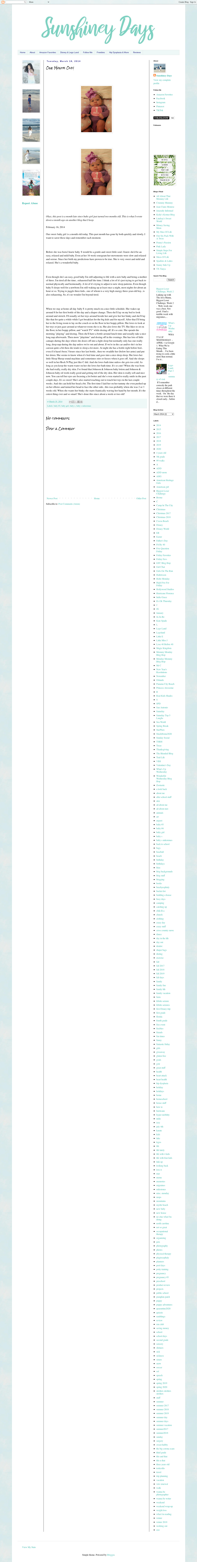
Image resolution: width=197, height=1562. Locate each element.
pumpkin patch (163, 1296)
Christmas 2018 (163, 517)
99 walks (160, 460)
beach (159, 855)
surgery (159, 1440)
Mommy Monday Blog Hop (164, 653)
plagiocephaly (162, 1257)
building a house (163, 894)
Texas (159, 745)
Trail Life (160, 757)
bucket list (161, 891)
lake (158, 1138)
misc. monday (162, 1193)
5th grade (160, 456)
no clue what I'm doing (163, 1218)
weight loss (161, 1510)
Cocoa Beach (162, 520)
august (159, 820)
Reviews (137, 52)
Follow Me (87, 52)
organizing (161, 1237)
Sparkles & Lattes (164, 260)
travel (158, 1472)
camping (160, 902)
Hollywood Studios (165, 589)
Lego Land (161, 628)
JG (157, 608)
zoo (158, 1529)
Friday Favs (161, 559)
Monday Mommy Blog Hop (164, 660)
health (159, 1071)
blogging (160, 879)
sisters (159, 1359)
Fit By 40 (160, 544)
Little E (159, 636)
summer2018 (162, 1432)
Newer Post (52, 498)
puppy (159, 1300)
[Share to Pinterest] (81, 401)
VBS (158, 761)
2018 (158, 440)
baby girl (65, 405)
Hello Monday (163, 578)
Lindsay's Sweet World (163, 220)
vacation (160, 1479)
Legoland (160, 632)
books (159, 883)
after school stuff (163, 796)
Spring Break (162, 725)
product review (163, 1284)
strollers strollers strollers (163, 1392)
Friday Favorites (163, 555)
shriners (159, 1347)
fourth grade (161, 1020)
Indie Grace (161, 597)
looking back (162, 1165)
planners (160, 1261)
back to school (162, 843)
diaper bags (161, 949)
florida (159, 1016)
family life (160, 989)
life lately (160, 1150)
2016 (158, 433)
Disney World (162, 528)
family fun (161, 985)
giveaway (160, 1051)
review (159, 1320)
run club (160, 1324)
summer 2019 (162, 1413)
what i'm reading (163, 1514)
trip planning (162, 1475)
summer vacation (164, 1425)
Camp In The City (164, 505)
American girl (162, 486)
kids (158, 1134)
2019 (158, 444)
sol (157, 1371)
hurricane (160, 1110)
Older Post (141, 498)
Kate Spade (161, 620)
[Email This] (70, 401)
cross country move (165, 930)
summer (160, 1401)
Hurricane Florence (165, 593)
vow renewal (162, 1483)
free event (160, 1024)
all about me (161, 804)
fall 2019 (160, 973)
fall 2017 (160, 965)
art (157, 816)
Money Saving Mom (163, 226)
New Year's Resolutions (161, 671)
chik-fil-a (160, 910)
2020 (158, 448)
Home (22, 52)
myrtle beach (162, 1204)
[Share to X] (75, 401)
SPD (158, 703)
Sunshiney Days (164, 75)
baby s (72, 405)
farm (158, 996)
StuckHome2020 (164, 733)
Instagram (160, 102)
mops (158, 1197)
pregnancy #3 (162, 1277)
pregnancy (161, 1273)
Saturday (160, 711)
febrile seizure (162, 1000)
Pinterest (160, 106)
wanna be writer (163, 1498)
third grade (161, 1452)
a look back (161, 789)
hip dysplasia (162, 1083)
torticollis (160, 1468)
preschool (160, 1281)
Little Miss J (161, 640)
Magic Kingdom (163, 648)
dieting (159, 953)
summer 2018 (162, 1409)
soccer (159, 1367)
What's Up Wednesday (171, 327)
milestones (161, 1189)
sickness (160, 1355)
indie (158, 1118)
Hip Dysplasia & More (119, 52)
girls (158, 1048)
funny (159, 1040)
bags (158, 847)
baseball (160, 851)
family (159, 981)
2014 (158, 425)
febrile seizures (163, 1004)
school (159, 1331)
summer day (161, 1417)
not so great (161, 1227)
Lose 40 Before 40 (164, 644)
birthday (160, 859)
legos (158, 1142)
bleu (158, 867)
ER (157, 532)
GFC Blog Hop (163, 562)
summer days (162, 1421)
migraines (160, 1185)
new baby (160, 1208)
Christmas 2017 (163, 513)
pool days (160, 1265)
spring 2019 (161, 1383)
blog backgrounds (164, 871)
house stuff (161, 1102)
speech (159, 1375)
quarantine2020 (163, 1308)
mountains (161, 1200)
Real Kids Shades (164, 695)
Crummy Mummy (164, 202)
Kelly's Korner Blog (165, 214)
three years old (162, 1464)
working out (161, 1525)
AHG (159, 476)
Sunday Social (162, 737)
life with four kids (164, 1157)
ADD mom (161, 472)
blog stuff (160, 875)
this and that (161, 1456)
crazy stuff (161, 926)
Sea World (161, 721)
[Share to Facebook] (78, 401)
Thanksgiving (162, 749)
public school (162, 1292)
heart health (161, 1079)
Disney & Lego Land (69, 52)
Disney (159, 524)
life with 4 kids (163, 1153)
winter (159, 1517)
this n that (160, 1460)
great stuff (160, 1067)
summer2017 (162, 1428)
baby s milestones (83, 405)
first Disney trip (163, 1008)
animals (159, 812)
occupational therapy (162, 1232)
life (157, 1145)
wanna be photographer (162, 1493)
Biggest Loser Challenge (162, 492)
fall (157, 961)
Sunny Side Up (163, 264)
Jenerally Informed (164, 210)
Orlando (160, 679)
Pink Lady (161, 246)
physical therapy (163, 1253)
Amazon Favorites (47, 52)
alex (158, 800)
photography (162, 1245)
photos (159, 1249)
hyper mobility (163, 1114)
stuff (158, 1397)
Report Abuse (30, 203)
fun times (160, 1036)
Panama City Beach (165, 683)
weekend (160, 1502)
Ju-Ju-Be (160, 616)
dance (159, 934)
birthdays (160, 863)
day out (159, 942)
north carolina (162, 1223)
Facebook (160, 98)
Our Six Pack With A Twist (165, 237)
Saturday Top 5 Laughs (163, 717)
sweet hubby (162, 1444)
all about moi (162, 808)
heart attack (161, 1075)
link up (159, 1161)
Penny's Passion (163, 242)
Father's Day (162, 540)
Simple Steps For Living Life (164, 252)
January (159, 612)
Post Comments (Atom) (69, 503)
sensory (159, 1343)
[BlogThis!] (73, 401)
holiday (159, 1087)
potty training (162, 1269)
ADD (159, 468)
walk (158, 1487)
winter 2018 (161, 1521)
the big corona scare (165, 1448)
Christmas (160, 509)
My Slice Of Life (164, 231)
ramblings (160, 1316)
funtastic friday (163, 1044)
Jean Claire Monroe (165, 206)
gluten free (161, 1055)
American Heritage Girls (165, 481)
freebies (159, 1028)
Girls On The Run (164, 570)
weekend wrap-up (164, 1506)
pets (158, 1241)
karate (159, 1130)
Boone (159, 497)
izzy (158, 1122)
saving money (162, 1328)
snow (158, 1363)
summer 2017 (162, 1405)
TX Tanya (161, 268)
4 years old (161, 452)
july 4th (159, 1126)
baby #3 (57, 405)
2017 (158, 436)
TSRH (159, 741)
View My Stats (29, 1547)
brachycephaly (162, 887)
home (158, 1095)
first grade (160, 1012)
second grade (162, 1339)
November (161, 676)
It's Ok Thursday (164, 601)
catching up (161, 906)
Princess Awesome (164, 687)
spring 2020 (161, 1386)
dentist (159, 946)
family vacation (163, 993)
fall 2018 (160, 969)
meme (159, 1177)
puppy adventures (164, 1304)
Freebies (101, 52)
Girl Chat (160, 566)
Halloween (161, 574)
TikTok (159, 110)
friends (159, 1032)
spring (159, 1379)
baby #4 (160, 828)
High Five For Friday (162, 584)
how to (159, 1106)
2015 (158, 429)
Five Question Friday (162, 550)
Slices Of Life (162, 256)
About (32, 52)
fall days (160, 977)
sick (158, 1351)
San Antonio (162, 707)
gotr (158, 1063)
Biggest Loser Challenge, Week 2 (165, 290)
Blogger (110, 1554)
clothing (160, 918)
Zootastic (160, 785)
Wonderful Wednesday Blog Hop (164, 778)
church (159, 914)
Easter (159, 536)
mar (158, 1173)
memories (160, 1181)
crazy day (160, 922)
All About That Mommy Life (163, 197)
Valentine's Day (163, 765)
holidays (160, 1091)
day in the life (162, 938)
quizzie (159, 1312)
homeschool (161, 1098)
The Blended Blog (164, 753)
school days (161, 1335)
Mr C (158, 665)
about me (160, 793)
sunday (159, 1436)
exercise (160, 957)
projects (159, 1288)
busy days (160, 898)
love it (159, 1169)
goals (158, 1059)
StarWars (160, 729)
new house (161, 1212)
